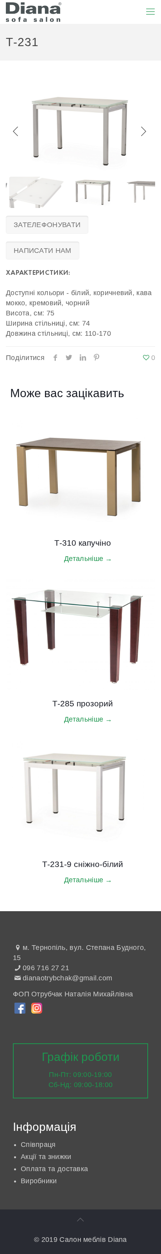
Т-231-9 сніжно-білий (82, 864)
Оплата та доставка (54, 1169)
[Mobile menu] (150, 11)
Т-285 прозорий (82, 703)
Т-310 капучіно (82, 542)
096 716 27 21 (46, 968)
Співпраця (38, 1144)
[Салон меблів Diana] (33, 11)
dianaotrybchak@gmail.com (67, 978)
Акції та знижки (46, 1157)
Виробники (39, 1181)
